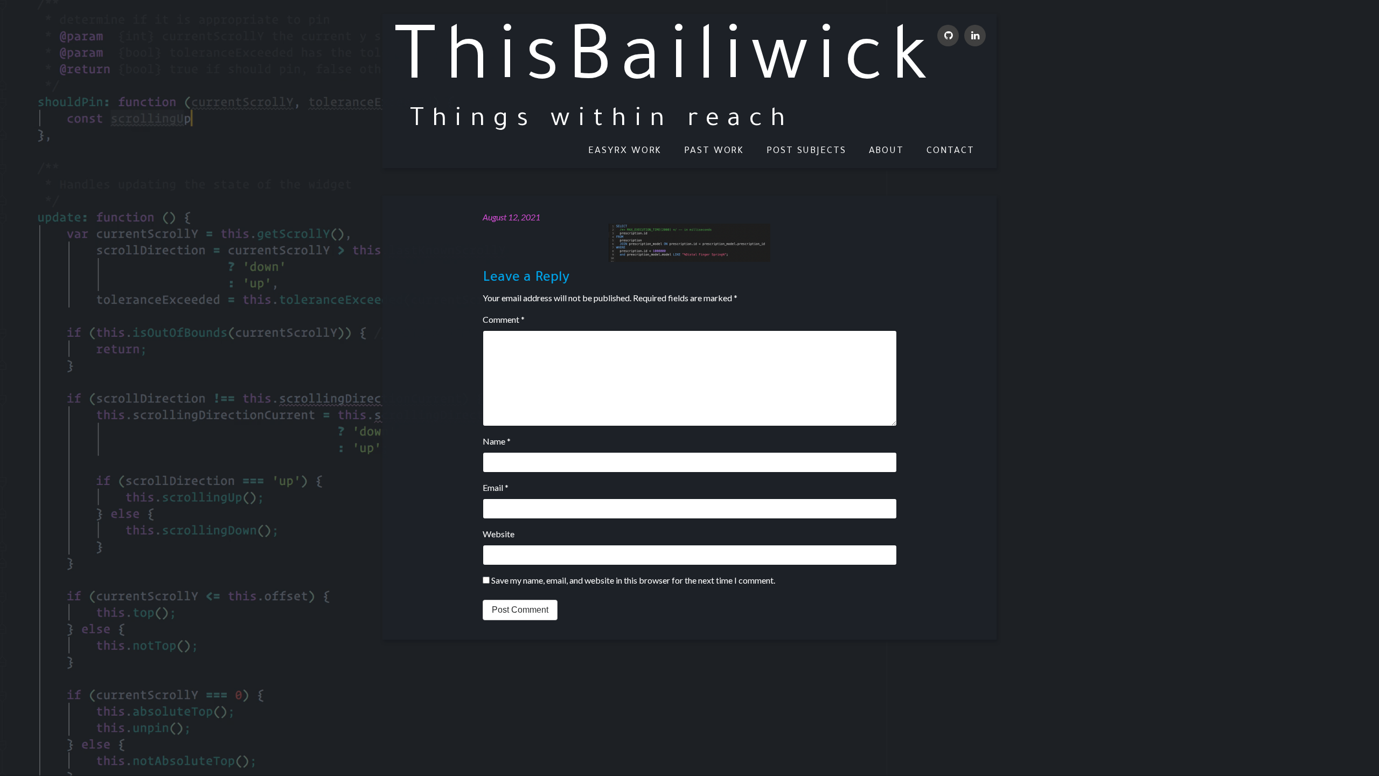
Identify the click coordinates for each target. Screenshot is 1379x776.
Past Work (714, 151)
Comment (504, 319)
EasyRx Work (624, 151)
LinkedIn (975, 35)
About (886, 151)
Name (497, 441)
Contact (950, 151)
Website (498, 534)
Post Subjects (806, 151)
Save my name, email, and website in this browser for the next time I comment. (633, 580)
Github (948, 35)
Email (496, 487)
